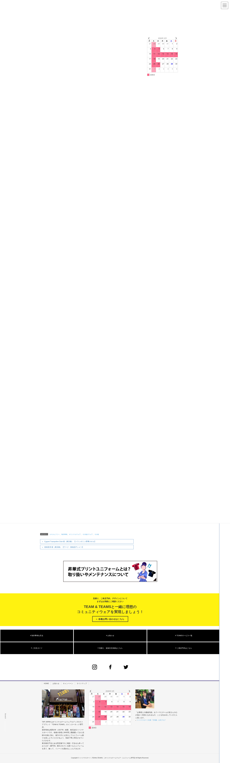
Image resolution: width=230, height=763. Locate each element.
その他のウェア (88, 534)
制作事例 (64, 534)
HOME (46, 683)
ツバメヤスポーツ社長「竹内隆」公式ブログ (151, 720)
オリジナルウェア (75, 534)
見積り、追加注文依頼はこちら (111, 648)
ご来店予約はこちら (184, 648)
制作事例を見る (37, 635)
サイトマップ (82, 683)
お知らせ (110, 635)
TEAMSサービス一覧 (184, 635)
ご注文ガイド (37, 648)
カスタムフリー (54, 534)
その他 (97, 534)
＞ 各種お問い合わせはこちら (110, 619)
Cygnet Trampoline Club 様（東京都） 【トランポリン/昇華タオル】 (70, 541)
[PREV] (149, 38)
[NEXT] (175, 38)
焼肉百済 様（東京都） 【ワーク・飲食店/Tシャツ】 (64, 547)
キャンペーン (68, 683)
